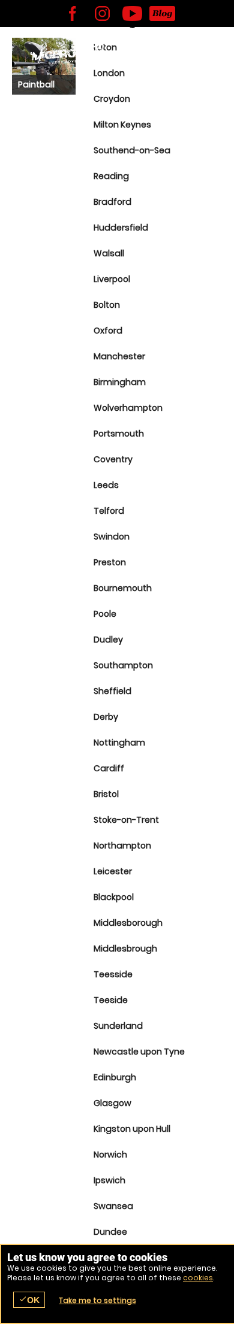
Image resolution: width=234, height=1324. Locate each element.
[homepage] (67, 54)
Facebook (72, 13)
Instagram (102, 13)
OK (29, 1300)
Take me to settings (97, 1300)
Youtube (132, 13)
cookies (198, 1278)
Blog (162, 13)
